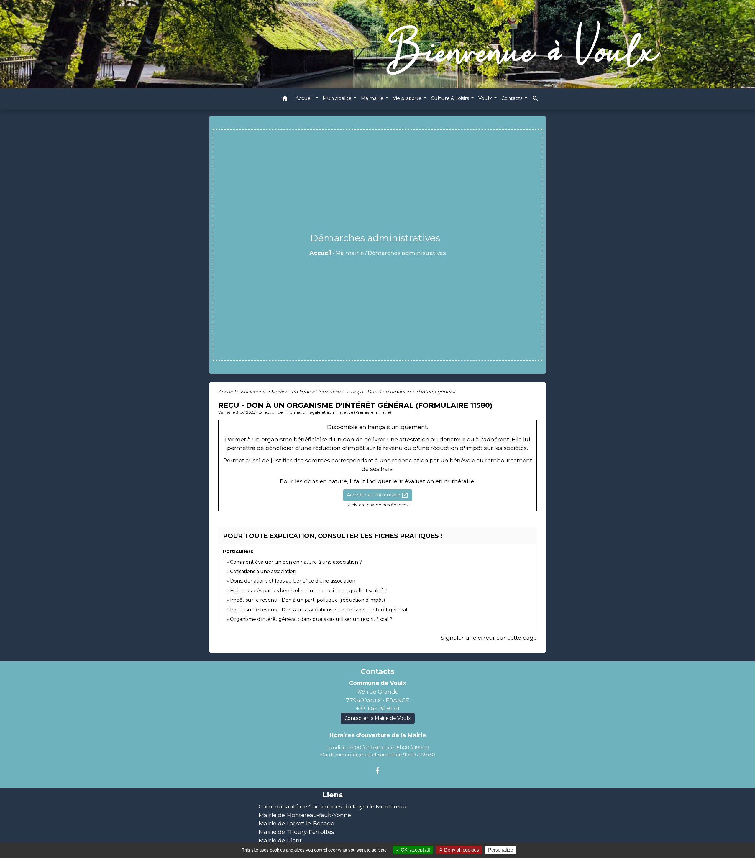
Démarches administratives (407, 252)
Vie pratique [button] (408, 98)
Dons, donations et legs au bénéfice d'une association (292, 581)
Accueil (320, 252)
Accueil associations (242, 392)
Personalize (500, 849)
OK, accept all (415, 849)
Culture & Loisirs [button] (450, 98)
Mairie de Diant (280, 840)
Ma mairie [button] (373, 98)
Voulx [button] (485, 98)
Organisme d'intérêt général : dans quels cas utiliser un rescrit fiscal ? (311, 619)
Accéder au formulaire (377, 495)
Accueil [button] (305, 98)
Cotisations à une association (263, 571)
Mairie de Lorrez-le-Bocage (296, 823)
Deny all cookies (461, 849)
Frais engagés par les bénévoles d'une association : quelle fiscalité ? (308, 590)
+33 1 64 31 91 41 (377, 708)
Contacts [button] (512, 98)
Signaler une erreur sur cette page (489, 637)
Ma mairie (349, 252)
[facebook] (377, 771)
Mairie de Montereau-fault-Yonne (305, 815)
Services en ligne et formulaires (308, 392)
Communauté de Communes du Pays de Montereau (332, 806)
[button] (285, 99)
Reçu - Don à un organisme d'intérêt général (403, 392)
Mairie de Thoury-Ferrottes (296, 831)
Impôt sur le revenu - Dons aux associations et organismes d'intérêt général (318, 610)
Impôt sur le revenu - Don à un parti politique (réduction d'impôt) (307, 600)
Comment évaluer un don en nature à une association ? (296, 562)
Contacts (377, 671)
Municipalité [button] (338, 98)
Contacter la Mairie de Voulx (377, 718)
